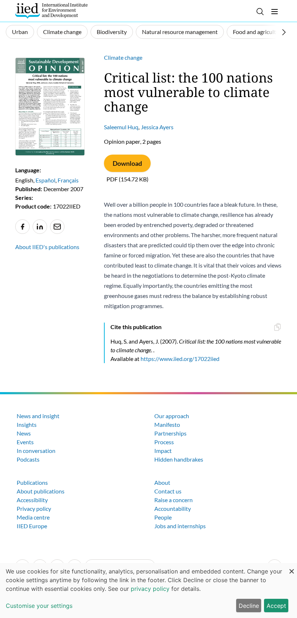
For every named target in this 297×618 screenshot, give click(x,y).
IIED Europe (32, 525)
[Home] (51, 11)
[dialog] (148, 590)
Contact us (167, 491)
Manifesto (167, 424)
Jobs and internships (180, 525)
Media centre (33, 517)
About (162, 482)
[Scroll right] (284, 32)
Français (68, 180)
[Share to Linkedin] (40, 226)
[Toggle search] (260, 11)
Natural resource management (180, 31)
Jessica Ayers (157, 126)
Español (45, 180)
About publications (40, 491)
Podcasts (28, 459)
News (24, 433)
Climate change (62, 31)
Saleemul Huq (121, 126)
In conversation (36, 450)
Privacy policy (34, 508)
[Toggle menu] (274, 11)
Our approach (171, 415)
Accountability (172, 508)
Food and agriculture (258, 31)
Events (25, 441)
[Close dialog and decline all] (291, 567)
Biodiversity (112, 31)
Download (127, 163)
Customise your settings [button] (39, 605)
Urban (20, 31)
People (163, 517)
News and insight (38, 415)
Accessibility (32, 499)
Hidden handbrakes (178, 459)
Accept (276, 605)
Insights (27, 424)
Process (164, 441)
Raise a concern (173, 499)
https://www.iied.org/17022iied (180, 358)
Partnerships (170, 433)
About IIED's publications (47, 246)
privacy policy (150, 588)
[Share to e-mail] (57, 226)
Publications (32, 482)
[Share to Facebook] (22, 226)
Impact (163, 450)
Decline (249, 605)
